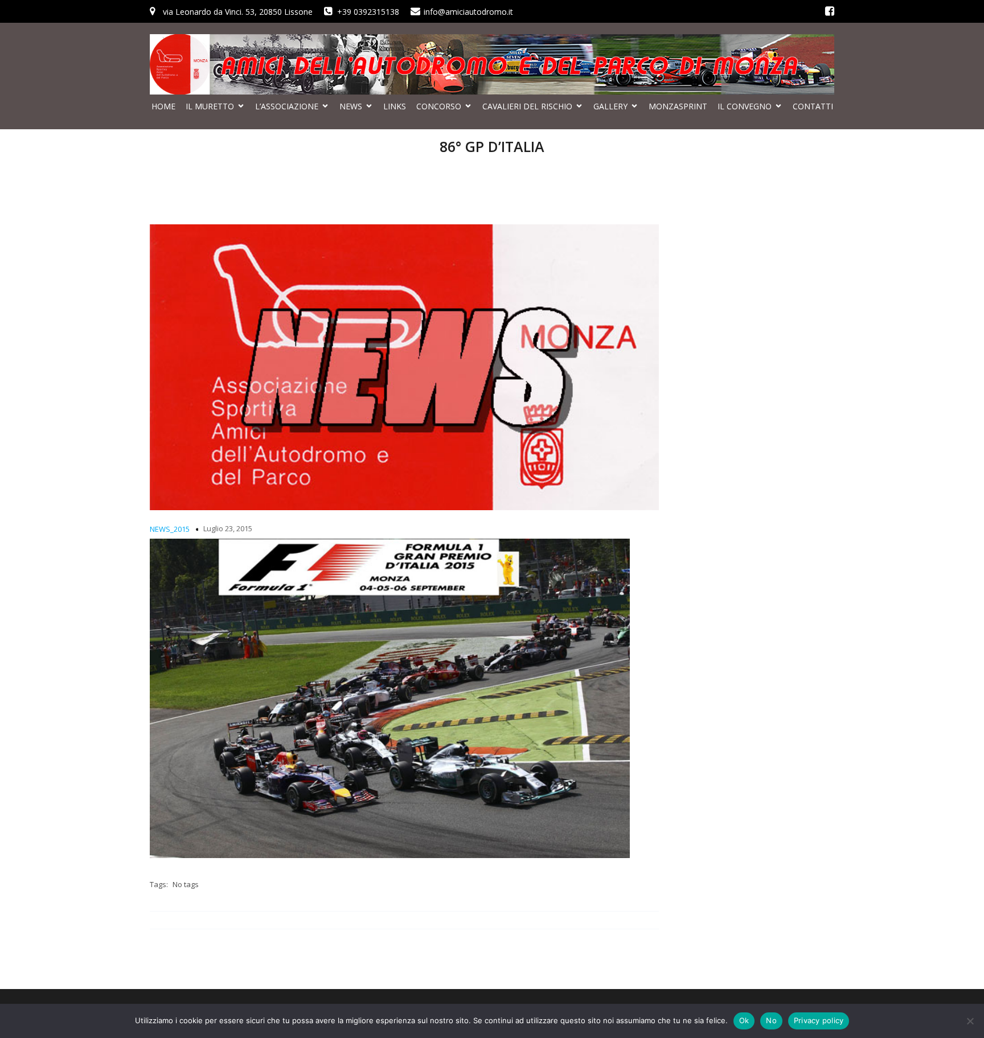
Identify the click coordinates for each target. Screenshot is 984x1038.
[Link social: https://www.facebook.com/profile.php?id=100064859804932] (829, 11)
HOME (163, 106)
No (771, 1020)
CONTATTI (813, 106)
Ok (744, 1020)
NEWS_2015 (170, 529)
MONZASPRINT (678, 106)
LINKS (394, 106)
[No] (969, 1021)
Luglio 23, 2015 (227, 528)
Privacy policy (819, 1020)
